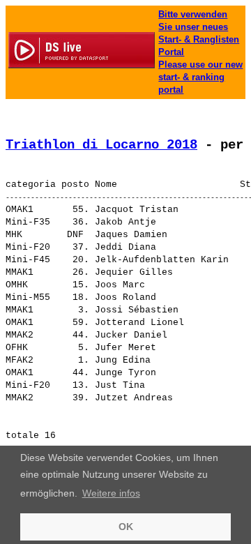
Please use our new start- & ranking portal (200, 77)
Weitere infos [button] (111, 493)
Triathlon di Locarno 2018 (101, 145)
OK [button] (126, 526)
